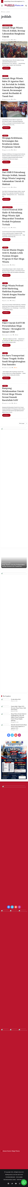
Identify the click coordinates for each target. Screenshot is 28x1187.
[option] (14, 559)
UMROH (5, 76)
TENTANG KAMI (21, 1179)
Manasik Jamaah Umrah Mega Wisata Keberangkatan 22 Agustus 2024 (19, 726)
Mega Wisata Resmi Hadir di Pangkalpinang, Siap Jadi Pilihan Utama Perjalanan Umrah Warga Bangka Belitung (18, 717)
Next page (21, 423)
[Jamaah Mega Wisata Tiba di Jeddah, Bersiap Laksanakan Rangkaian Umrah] (14, 49)
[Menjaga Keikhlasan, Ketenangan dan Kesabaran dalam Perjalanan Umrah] (23, 912)
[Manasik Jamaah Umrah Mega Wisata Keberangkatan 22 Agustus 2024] (5, 727)
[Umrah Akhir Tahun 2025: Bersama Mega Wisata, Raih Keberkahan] (5, 708)
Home (3, 11)
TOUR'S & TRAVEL (7, 25)
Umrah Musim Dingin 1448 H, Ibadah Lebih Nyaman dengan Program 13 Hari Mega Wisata (13, 256)
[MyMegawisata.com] (14, 5)
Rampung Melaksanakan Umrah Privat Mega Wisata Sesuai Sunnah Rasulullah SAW (13, 394)
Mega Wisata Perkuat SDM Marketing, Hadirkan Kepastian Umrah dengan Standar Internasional (13, 291)
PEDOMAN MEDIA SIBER (10, 1179)
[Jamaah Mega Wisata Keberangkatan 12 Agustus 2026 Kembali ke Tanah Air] (5, 1088)
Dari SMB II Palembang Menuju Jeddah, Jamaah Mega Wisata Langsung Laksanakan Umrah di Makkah (14, 178)
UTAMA (5, 283)
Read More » (6, 68)
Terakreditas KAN (16, 699)
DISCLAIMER (19, 1177)
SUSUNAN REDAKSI (10, 1177)
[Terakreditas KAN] (5, 701)
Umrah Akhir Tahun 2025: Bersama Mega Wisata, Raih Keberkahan (18, 708)
